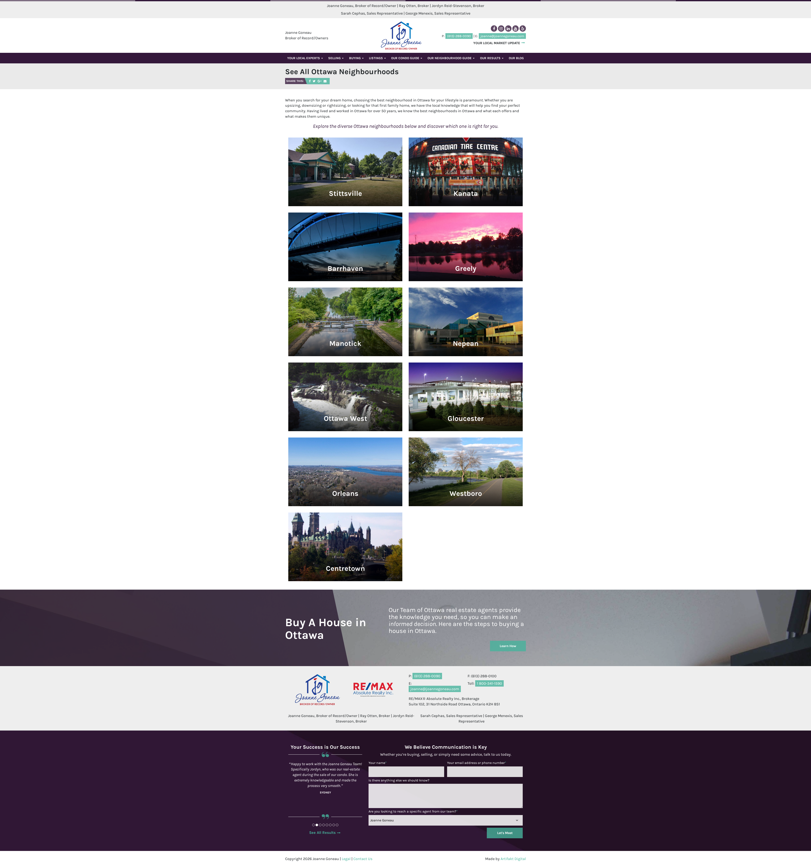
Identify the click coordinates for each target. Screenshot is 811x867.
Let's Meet (505, 833)
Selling (335, 58)
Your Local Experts (304, 58)
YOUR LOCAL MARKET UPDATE (496, 43)
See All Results (322, 832)
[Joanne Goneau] (401, 35)
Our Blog (516, 58)
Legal (346, 858)
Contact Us (362, 858)
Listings (376, 58)
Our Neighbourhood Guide (449, 58)
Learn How (508, 646)
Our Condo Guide (405, 58)
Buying (355, 58)
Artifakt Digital (513, 858)
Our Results (490, 58)
